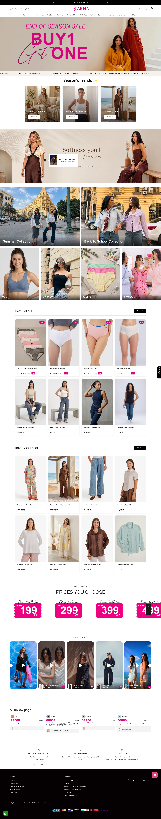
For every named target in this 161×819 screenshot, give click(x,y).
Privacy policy (14, 792)
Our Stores (67, 792)
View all (139, 311)
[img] (15, 720)
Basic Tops (83, 15)
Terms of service (15, 789)
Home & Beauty (133, 15)
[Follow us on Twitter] (133, 780)
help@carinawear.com (71, 795)
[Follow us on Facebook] (128, 780)
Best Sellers (50, 15)
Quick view (70, 162)
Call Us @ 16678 (69, 780)
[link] (30, 347)
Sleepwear (101, 15)
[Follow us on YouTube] (143, 780)
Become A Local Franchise (72, 789)
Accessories (121, 15)
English (139, 9)
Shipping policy (14, 783)
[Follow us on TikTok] (148, 780)
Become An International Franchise (75, 786)
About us (12, 780)
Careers (66, 783)
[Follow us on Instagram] (138, 780)
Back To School (28, 15)
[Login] (146, 9)
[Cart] (150, 9)
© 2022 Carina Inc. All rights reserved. (42, 803)
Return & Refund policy (17, 786)
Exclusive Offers (72, 15)
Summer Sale (40, 15)
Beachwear (60, 15)
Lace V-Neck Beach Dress (67, 159)
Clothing (92, 15)
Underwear (111, 15)
